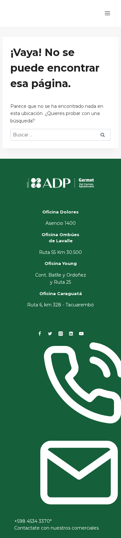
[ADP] (40, 19)
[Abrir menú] (107, 13)
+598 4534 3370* (33, 521)
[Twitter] (50, 333)
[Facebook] (39, 333)
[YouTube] (81, 333)
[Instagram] (60, 333)
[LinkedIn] (71, 333)
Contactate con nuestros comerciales (56, 528)
